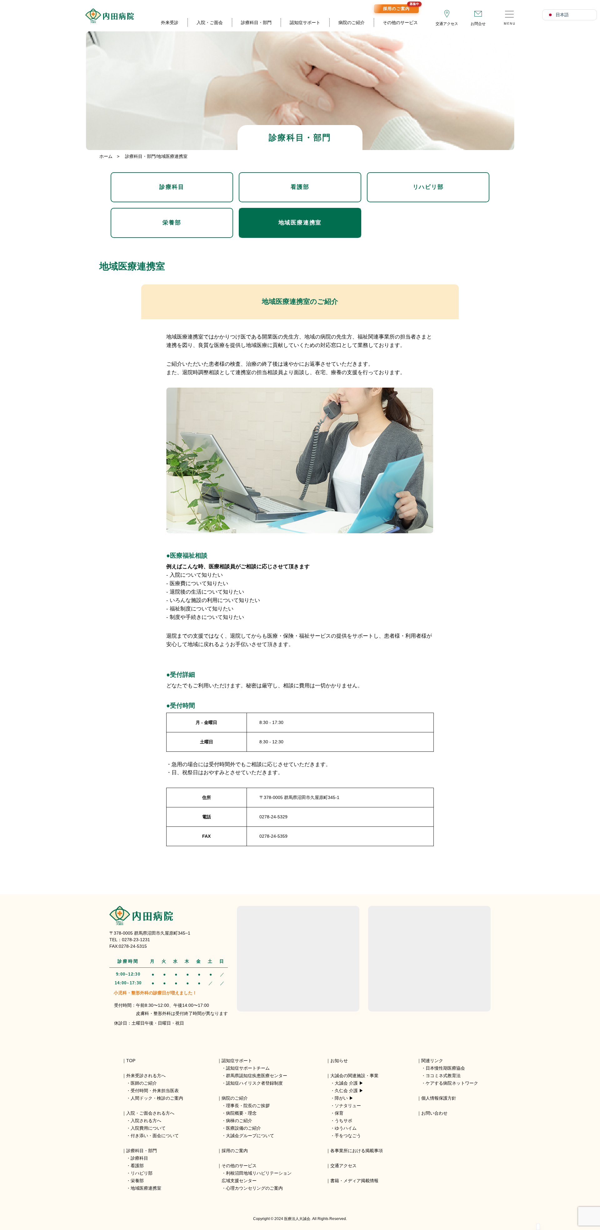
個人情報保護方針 (438, 1098)
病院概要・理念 (241, 1113)
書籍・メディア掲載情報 (354, 1180)
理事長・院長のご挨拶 (248, 1105)
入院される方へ (146, 1120)
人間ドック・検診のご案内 (157, 1098)
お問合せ (478, 24)
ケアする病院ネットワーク (452, 1083)
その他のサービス (400, 22)
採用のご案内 (401, 7)
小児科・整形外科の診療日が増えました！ (155, 992)
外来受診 (169, 22)
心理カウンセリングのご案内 (254, 1188)
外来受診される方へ (146, 1075)
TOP (130, 1060)
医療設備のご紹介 (243, 1128)
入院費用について (148, 1128)
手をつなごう (348, 1135)
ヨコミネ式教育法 (443, 1075)
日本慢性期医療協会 (445, 1068)
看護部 (300, 187)
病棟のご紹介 (239, 1120)
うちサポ (343, 1120)
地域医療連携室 (300, 222)
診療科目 (171, 187)
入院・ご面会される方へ (150, 1113)
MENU (509, 15)
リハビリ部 (428, 187)
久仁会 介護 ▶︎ (349, 1090)
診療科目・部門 (256, 22)
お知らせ (339, 1060)
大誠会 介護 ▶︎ (349, 1083)
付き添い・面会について (155, 1135)
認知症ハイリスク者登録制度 (254, 1083)
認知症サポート (305, 22)
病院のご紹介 (351, 22)
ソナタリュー (348, 1105)
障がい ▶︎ (344, 1098)
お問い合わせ (434, 1113)
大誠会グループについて (250, 1135)
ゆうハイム (346, 1128)
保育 (339, 1113)
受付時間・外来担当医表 (155, 1090)
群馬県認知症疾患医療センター (256, 1075)
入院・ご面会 (210, 22)
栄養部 (171, 222)
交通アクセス (447, 24)
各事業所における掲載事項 (356, 1150)
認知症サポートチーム (248, 1068)
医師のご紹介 (144, 1083)
